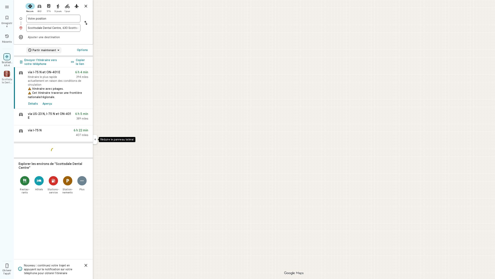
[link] (53, 88)
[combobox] (53, 18)
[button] (53, 117)
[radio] (30, 7)
